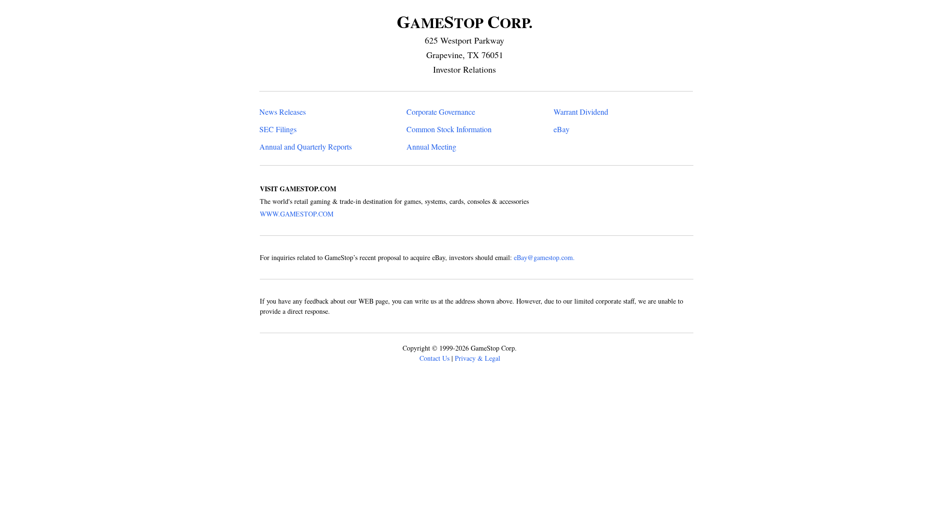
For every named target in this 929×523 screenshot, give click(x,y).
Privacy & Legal (477, 358)
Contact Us (435, 358)
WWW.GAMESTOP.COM (296, 213)
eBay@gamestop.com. (544, 257)
